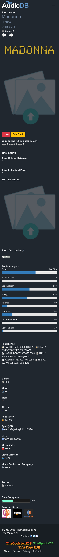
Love (6, 134)
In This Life (8, 26)
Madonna (11, 16)
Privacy (26, 551)
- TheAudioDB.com (25, 529)
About (7, 551)
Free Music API (10, 533)
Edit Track (18, 134)
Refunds (37, 551)
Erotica (6, 22)
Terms (16, 551)
